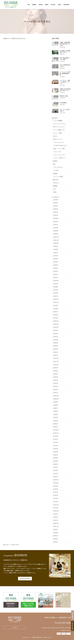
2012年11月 (56, 479)
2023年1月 (55, 277)
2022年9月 (55, 283)
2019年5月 (55, 380)
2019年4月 (55, 383)
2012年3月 (55, 498)
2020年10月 (56, 327)
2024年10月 (56, 243)
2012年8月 (55, 489)
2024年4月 (55, 258)
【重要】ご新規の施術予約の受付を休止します (65, 44)
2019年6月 (55, 377)
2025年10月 (56, 218)
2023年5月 (55, 271)
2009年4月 (55, 535)
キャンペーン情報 (57, 133)
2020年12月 (56, 321)
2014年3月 (55, 464)
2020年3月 (55, 349)
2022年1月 (55, 296)
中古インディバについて (59, 126)
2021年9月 (55, 305)
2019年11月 (56, 361)
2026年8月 (55, 199)
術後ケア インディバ (58, 139)
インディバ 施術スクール (59, 158)
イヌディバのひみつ (58, 167)
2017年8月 (55, 436)
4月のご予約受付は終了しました (65, 65)
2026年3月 (55, 209)
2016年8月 (55, 451)
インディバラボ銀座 (58, 176)
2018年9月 (55, 402)
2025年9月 (55, 221)
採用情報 (55, 173)
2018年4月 (55, 417)
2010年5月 (55, 514)
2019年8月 (55, 370)
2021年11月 (56, 302)
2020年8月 (55, 333)
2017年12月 (56, 430)
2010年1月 (55, 520)
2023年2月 (55, 274)
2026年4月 (55, 206)
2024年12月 (56, 237)
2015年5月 (55, 461)
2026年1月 (55, 215)
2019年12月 (56, 358)
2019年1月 (55, 392)
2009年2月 (55, 539)
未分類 (54, 192)
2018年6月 (55, 411)
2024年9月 (55, 246)
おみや (54, 189)
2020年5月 (55, 343)
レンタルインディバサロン (59, 123)
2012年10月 (56, 483)
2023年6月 (55, 268)
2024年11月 (56, 240)
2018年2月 (55, 423)
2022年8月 (55, 286)
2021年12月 (56, 299)
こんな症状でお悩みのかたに (60, 145)
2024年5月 (55, 255)
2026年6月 (55, 202)
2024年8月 (55, 249)
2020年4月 (55, 346)
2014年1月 (55, 467)
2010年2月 (55, 517)
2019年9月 (55, 367)
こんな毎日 (55, 170)
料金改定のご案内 (64, 96)
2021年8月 (55, 308)
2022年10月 (56, 280)
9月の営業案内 (63, 102)
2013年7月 (55, 473)
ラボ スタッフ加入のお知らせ (65, 110)
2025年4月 (55, 231)
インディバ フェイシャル (59, 154)
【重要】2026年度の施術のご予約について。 (65, 89)
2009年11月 (56, 526)
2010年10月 (56, 511)
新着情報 (55, 186)
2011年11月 (56, 504)
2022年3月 (55, 293)
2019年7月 (55, 374)
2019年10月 (56, 364)
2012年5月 (55, 495)
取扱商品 (55, 161)
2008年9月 (55, 542)
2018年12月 (56, 395)
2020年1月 (55, 355)
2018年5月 (55, 414)
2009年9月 (55, 529)
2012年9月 (55, 486)
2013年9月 (55, 470)
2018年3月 (55, 420)
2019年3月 (55, 386)
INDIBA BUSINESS (25, 578)
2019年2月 (55, 389)
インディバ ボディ (57, 151)
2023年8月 (55, 265)
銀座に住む (55, 179)
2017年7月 (55, 439)
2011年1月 (55, 507)
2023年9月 (55, 262)
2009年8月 (55, 532)
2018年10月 (56, 399)
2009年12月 (56, 523)
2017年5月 (55, 445)
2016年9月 (55, 448)
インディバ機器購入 (58, 120)
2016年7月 (55, 455)
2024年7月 (55, 252)
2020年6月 (55, 339)
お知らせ (55, 136)
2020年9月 (55, 330)
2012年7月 (55, 492)
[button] (44, 627)
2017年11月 (56, 433)
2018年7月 (55, 408)
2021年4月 (55, 315)
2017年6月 (55, 442)
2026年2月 (55, 212)
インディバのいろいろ (58, 142)
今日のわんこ (56, 183)
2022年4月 (55, 290)
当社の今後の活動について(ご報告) (65, 58)
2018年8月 (55, 405)
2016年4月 (55, 458)
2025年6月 (55, 227)
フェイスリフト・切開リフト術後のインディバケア (65, 82)
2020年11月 (56, 324)
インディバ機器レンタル (59, 130)
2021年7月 (55, 311)
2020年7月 (55, 336)
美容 (54, 164)
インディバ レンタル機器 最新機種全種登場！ (65, 73)
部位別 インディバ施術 (59, 148)
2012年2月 (55, 501)
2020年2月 (55, 352)
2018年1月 (55, 427)
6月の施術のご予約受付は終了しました (65, 51)
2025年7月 (55, 224)
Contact (15, 627)
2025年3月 (55, 234)
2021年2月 (55, 318)
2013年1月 (55, 476)
